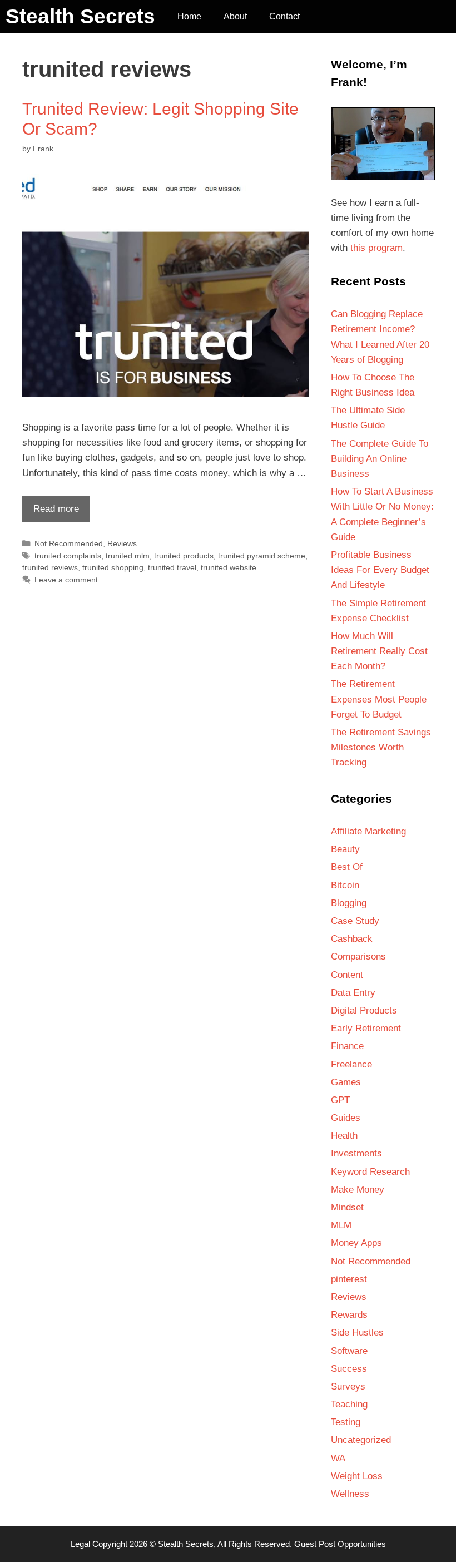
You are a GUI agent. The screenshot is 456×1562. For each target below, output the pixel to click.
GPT (340, 1100)
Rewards (349, 1314)
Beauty (345, 849)
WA (338, 1458)
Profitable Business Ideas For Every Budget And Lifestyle (380, 570)
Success (349, 1368)
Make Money (357, 1189)
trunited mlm (128, 555)
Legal (80, 1544)
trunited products (184, 555)
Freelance (351, 1064)
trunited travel (172, 567)
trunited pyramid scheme (261, 555)
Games (346, 1082)
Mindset (347, 1207)
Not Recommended (68, 543)
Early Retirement (366, 1028)
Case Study (355, 921)
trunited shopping (112, 567)
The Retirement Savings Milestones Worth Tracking (381, 747)
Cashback (352, 938)
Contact (284, 16)
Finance (347, 1046)
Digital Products (364, 1010)
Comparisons (358, 956)
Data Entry (353, 992)
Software (349, 1351)
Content (347, 975)
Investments (356, 1153)
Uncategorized (361, 1440)
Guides (345, 1118)
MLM (341, 1225)
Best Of (347, 867)
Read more (50, 512)
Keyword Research (370, 1171)
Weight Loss (357, 1476)
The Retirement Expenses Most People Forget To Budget (379, 699)
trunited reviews (50, 567)
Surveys (348, 1386)
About (235, 16)
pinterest (349, 1279)
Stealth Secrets (80, 16)
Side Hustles (357, 1332)
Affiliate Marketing (368, 831)
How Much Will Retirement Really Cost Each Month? (379, 651)
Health (344, 1135)
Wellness (350, 1494)
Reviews (122, 543)
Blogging (348, 903)
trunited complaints (67, 555)
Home (189, 16)
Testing (345, 1422)
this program (376, 248)
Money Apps (356, 1243)
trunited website (228, 567)
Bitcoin (345, 885)
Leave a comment (66, 579)
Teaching (349, 1404)
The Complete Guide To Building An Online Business (379, 458)
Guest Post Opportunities (340, 1544)
